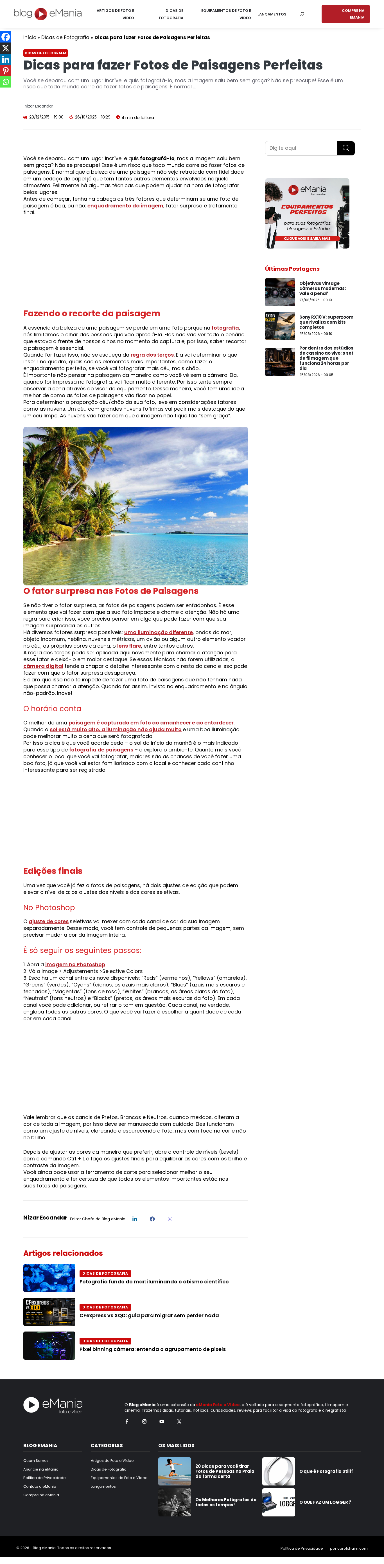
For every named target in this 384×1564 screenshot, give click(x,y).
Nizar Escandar (39, 106)
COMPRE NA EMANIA (353, 14)
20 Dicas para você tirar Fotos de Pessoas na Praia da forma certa (224, 1471)
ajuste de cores (49, 921)
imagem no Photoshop (75, 964)
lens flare (129, 645)
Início (29, 37)
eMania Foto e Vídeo (218, 1405)
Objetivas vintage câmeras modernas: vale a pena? (322, 288)
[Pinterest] (5, 70)
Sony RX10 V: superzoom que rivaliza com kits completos (326, 322)
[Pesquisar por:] (302, 14)
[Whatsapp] (5, 82)
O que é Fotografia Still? (326, 1471)
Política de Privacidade (302, 1548)
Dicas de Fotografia (65, 37)
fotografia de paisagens (101, 749)
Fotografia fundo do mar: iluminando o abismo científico (154, 1281)
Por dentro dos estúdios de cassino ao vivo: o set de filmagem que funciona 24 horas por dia (326, 358)
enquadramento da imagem (125, 205)
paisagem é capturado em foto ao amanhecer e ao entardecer (151, 722)
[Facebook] (5, 36)
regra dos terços (152, 354)
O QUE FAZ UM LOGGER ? (325, 1502)
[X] (5, 48)
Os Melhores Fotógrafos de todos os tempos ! (225, 1502)
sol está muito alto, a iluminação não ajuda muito (116, 729)
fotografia (225, 327)
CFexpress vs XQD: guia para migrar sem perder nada (149, 1315)
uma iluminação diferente (158, 632)
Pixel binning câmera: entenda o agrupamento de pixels (153, 1349)
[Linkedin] (5, 59)
